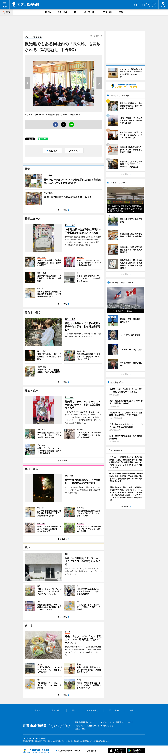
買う (76, 12)
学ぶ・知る (108, 12)
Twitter (142, 5)
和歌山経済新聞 (25, 4)
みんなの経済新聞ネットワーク (36, 751)
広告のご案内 (80, 729)
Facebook (136, 5)
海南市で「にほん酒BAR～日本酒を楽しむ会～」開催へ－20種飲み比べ (52, 115)
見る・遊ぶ (62, 12)
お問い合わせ (108, 726)
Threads (154, 5)
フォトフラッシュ (33, 36)
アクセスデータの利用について (87, 726)
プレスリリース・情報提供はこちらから (118, 722)
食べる (48, 12)
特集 (121, 12)
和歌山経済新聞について (84, 722)
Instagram (148, 5)
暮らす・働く (90, 12)
